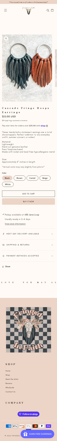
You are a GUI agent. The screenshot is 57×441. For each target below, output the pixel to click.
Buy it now (28, 201)
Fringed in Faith (20, 436)
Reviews (9, 383)
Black (7, 178)
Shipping (7, 120)
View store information (15, 224)
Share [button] (7, 266)
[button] (5, 10)
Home (8, 371)
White (8, 184)
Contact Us (10, 392)
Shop (8, 375)
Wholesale (10, 387)
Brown (20, 178)
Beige (45, 178)
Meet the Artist (12, 379)
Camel (32, 178)
